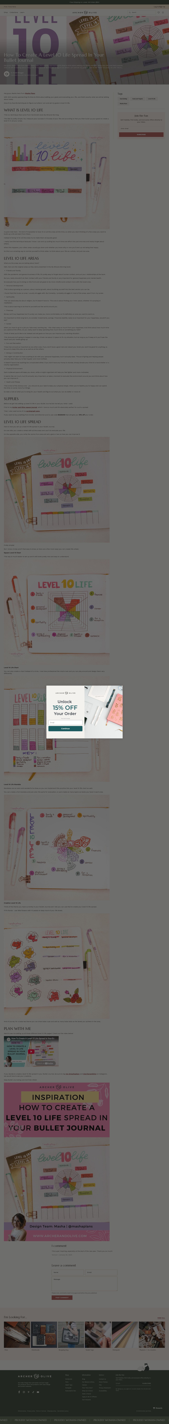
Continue (65, 729)
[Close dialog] (120, 688)
